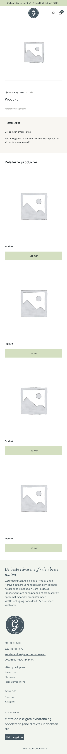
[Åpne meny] (7, 13)
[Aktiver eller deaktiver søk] (53, 13)
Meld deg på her (14, 737)
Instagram (9, 701)
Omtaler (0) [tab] (14, 123)
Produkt (9, 246)
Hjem (7, 92)
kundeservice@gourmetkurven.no (25, 654)
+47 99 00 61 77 (14, 649)
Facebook (10, 697)
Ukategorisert (18, 92)
